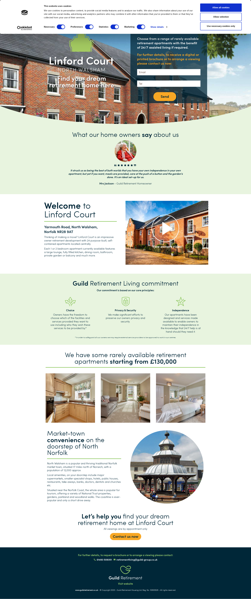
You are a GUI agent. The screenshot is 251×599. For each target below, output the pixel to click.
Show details (157, 27)
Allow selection (221, 17)
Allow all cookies (221, 7)
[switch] (89, 27)
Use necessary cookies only (221, 26)
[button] (125, 536)
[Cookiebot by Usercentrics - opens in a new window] (24, 28)
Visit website (125, 583)
